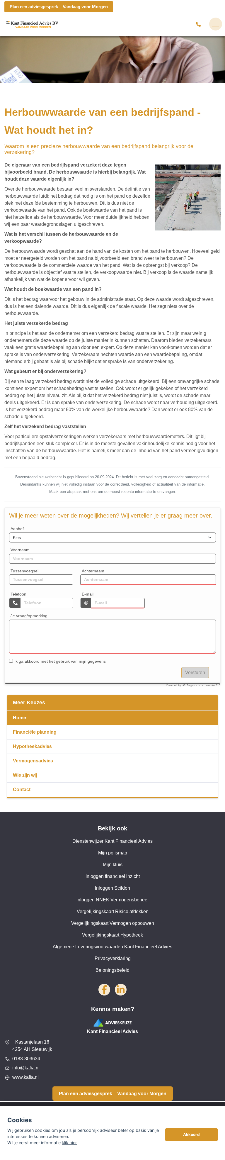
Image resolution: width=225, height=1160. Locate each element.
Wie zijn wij (25, 775)
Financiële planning (35, 732)
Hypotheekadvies (32, 746)
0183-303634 (26, 1058)
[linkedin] (121, 990)
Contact (21, 789)
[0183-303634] (199, 24)
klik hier (69, 1142)
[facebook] (104, 990)
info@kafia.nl (26, 1067)
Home (19, 717)
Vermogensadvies (33, 760)
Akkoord (191, 1134)
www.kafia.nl (25, 1077)
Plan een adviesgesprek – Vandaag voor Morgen (59, 6)
